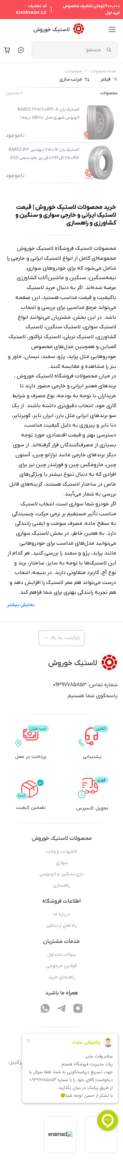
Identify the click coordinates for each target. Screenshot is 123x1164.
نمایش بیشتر (21, 605)
